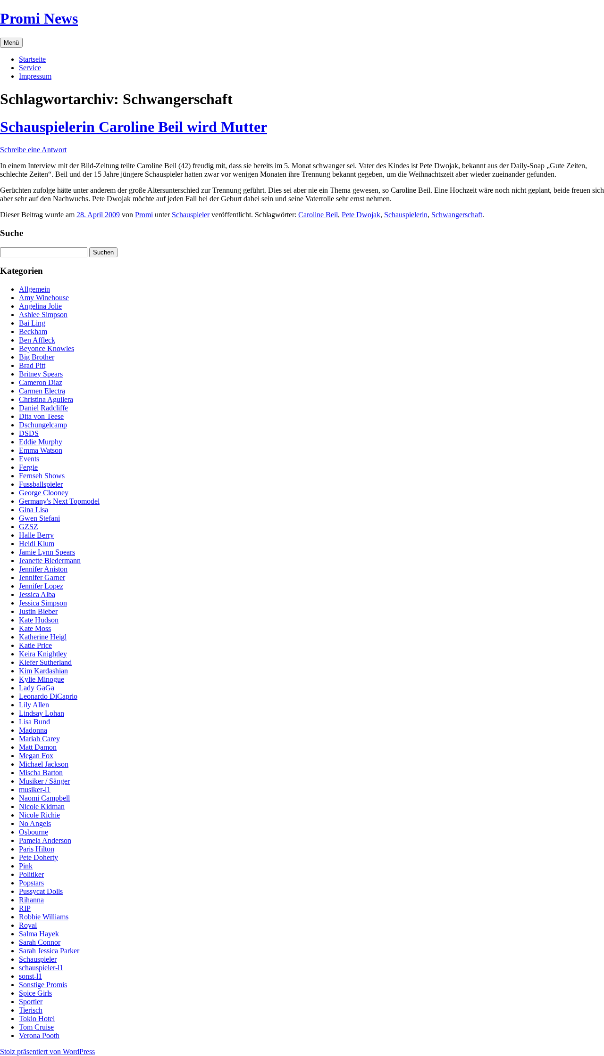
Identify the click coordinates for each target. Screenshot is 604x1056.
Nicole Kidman (42, 806)
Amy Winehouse (44, 298)
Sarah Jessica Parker (49, 951)
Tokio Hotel (37, 1019)
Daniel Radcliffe (43, 408)
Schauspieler (191, 215)
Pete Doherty (38, 857)
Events (29, 459)
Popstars (31, 883)
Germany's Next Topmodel (59, 501)
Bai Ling (32, 323)
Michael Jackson (43, 764)
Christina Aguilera (46, 399)
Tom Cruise (36, 1027)
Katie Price (35, 645)
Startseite (32, 59)
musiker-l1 (34, 790)
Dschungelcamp (43, 425)
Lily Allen (34, 705)
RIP (25, 908)
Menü (11, 42)
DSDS (29, 433)
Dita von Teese (41, 416)
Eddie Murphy (40, 442)
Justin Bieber (38, 611)
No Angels (35, 823)
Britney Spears (41, 374)
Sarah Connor (39, 942)
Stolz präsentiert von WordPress (47, 1052)
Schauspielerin (406, 215)
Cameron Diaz (40, 382)
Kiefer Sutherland (45, 662)
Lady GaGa (36, 688)
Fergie (28, 467)
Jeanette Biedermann (50, 561)
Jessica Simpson (43, 603)
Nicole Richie (39, 815)
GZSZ (28, 527)
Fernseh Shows (42, 476)
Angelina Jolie (40, 306)
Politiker (31, 874)
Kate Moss (35, 628)
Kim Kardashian (43, 671)
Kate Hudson (39, 620)
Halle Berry (36, 535)
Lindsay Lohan (41, 713)
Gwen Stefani (39, 518)
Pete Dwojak (361, 215)
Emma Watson (40, 450)
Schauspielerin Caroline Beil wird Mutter (133, 126)
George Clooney (43, 493)
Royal (28, 925)
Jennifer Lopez (41, 586)
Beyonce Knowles (46, 348)
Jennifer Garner (42, 577)
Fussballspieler (41, 484)
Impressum (35, 76)
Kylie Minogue (41, 679)
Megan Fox (36, 756)
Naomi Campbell (44, 798)
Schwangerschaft (456, 215)
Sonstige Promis (43, 985)
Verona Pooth (39, 1035)
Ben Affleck (37, 340)
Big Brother (36, 357)
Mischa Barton (41, 773)
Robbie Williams (43, 917)
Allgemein (34, 289)
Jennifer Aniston (43, 569)
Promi (144, 215)
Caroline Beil (318, 215)
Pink (26, 866)
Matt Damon (38, 747)
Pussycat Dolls (41, 891)
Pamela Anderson (45, 840)
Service (30, 68)
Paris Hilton (36, 849)
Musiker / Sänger (44, 781)
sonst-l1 (30, 976)
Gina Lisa (33, 510)
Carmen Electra (42, 391)
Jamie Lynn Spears (47, 552)
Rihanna (31, 900)
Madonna (33, 730)
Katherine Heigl (43, 637)
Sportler (30, 1002)
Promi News (39, 18)
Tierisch (30, 1010)
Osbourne (33, 832)
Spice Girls (35, 993)
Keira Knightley (43, 654)
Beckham (33, 331)
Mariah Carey (39, 739)
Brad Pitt (32, 365)
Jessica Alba (37, 594)
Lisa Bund (34, 722)
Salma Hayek (39, 934)
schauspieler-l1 (41, 968)
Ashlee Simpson (43, 315)
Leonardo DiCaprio (48, 696)
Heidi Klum (36, 544)
